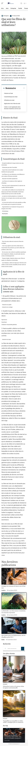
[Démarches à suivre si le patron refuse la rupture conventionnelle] (14, 669)
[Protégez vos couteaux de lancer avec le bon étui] (14, 576)
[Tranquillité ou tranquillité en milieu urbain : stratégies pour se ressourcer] (14, 703)
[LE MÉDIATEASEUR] (10, 3)
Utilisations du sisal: (9, 100)
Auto (2, 639)
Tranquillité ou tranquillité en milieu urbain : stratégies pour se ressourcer (13, 721)
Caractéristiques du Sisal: (11, 96)
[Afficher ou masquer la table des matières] (20, 88)
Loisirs (3, 590)
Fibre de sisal (4, 56)
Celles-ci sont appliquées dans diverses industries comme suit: (12, 107)
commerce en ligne (17, 540)
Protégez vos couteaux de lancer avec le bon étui (13, 587)
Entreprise (5, 684)
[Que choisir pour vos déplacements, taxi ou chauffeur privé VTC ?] (14, 625)
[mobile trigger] (2, 3)
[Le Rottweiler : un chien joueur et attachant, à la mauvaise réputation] (14, 601)
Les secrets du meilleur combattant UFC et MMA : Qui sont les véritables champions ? (12, 736)
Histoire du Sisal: (8, 93)
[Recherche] (21, 3)
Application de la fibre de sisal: (12, 103)
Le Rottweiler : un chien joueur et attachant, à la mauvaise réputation (13, 611)
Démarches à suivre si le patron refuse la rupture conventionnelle (13, 687)
